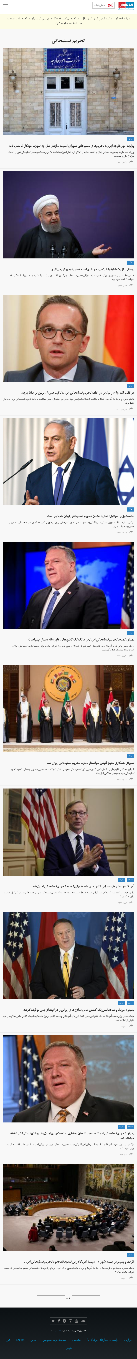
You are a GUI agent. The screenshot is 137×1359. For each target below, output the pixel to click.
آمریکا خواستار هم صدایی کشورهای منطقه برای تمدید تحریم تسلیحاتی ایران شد (83, 887)
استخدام (76, 1340)
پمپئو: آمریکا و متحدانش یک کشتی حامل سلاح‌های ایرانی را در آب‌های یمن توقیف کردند (78, 1010)
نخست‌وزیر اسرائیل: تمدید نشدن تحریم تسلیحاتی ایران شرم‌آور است (90, 516)
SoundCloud (83, 1321)
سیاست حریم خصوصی (54, 1340)
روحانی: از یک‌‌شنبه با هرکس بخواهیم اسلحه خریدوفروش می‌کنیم (93, 269)
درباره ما (127, 1340)
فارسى (68, 1348)
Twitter (53, 1321)
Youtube (76, 1321)
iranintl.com (75, 23)
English (20, 1340)
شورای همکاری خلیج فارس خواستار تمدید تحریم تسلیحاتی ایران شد (90, 763)
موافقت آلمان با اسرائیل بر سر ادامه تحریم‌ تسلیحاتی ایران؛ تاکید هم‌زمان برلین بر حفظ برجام (77, 393)
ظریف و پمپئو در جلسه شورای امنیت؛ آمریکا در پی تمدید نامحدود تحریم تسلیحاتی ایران (79, 1262)
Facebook (58, 1321)
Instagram (70, 1321)
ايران (131, 139)
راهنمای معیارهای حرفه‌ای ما (102, 1340)
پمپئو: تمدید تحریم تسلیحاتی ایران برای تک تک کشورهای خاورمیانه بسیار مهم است (81, 640)
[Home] (124, 7)
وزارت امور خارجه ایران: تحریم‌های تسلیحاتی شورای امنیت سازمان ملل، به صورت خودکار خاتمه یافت (71, 146)
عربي (8, 1340)
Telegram (64, 1321)
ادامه (68, 1298)
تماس (33, 1340)
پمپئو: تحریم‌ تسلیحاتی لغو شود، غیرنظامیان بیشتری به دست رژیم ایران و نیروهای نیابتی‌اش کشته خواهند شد (72, 1136)
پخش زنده (99, 5)
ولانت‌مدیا (58, 1331)
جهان (130, 880)
